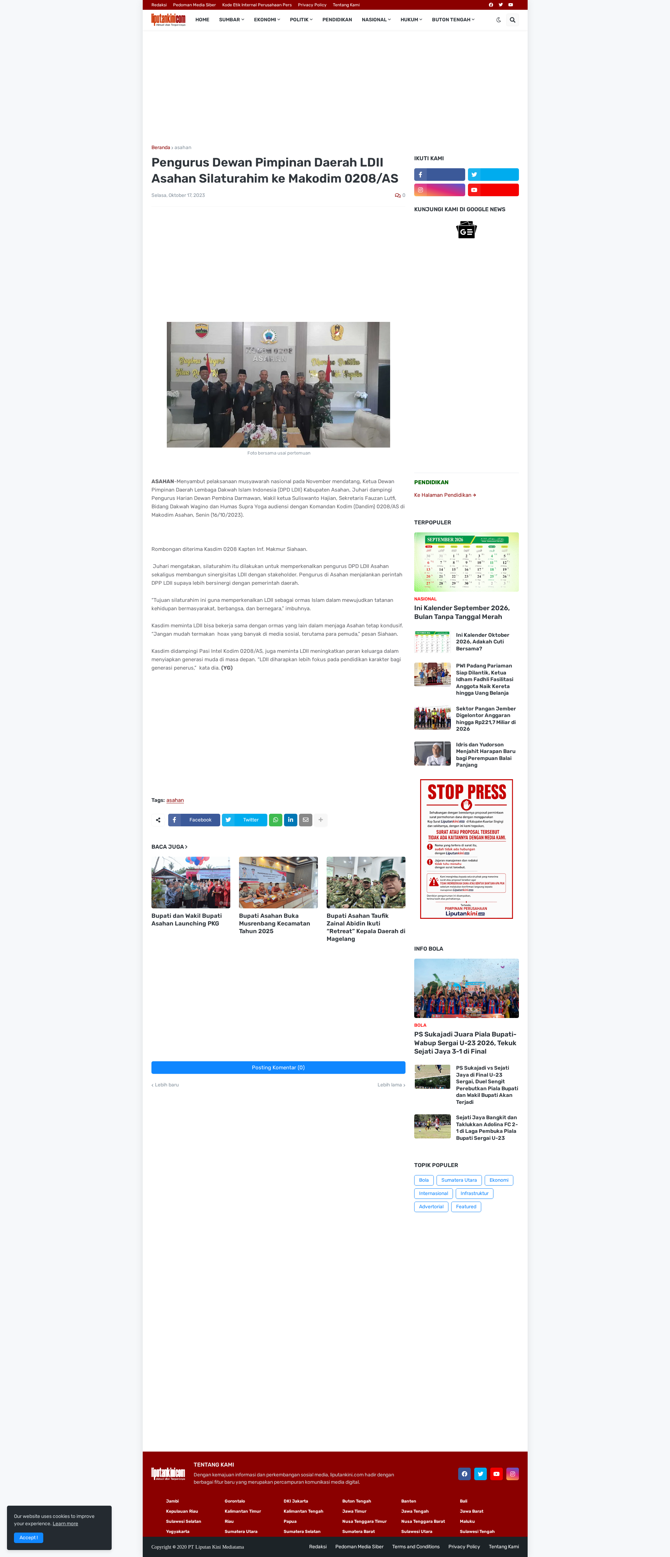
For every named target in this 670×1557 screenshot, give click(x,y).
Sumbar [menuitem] (229, 20)
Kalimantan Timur (243, 1511)
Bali (463, 1501)
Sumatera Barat (358, 1531)
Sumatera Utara (459, 1180)
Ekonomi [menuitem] (265, 20)
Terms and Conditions (416, 1547)
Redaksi (159, 4)
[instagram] (439, 190)
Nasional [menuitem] (374, 20)
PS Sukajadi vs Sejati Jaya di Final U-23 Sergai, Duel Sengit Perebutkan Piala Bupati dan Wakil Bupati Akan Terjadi (487, 1085)
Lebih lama (390, 1085)
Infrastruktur (475, 1193)
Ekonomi (499, 1180)
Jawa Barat (471, 1511)
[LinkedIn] (290, 820)
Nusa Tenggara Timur (364, 1521)
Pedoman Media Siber (194, 4)
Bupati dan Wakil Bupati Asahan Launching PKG (186, 919)
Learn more (65, 1524)
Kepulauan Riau (182, 1511)
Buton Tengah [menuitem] (451, 20)
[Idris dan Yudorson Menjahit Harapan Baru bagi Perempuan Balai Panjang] (432, 753)
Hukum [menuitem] (409, 20)
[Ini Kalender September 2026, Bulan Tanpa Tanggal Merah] (466, 562)
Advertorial (431, 1207)
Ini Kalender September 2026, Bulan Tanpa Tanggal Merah (462, 612)
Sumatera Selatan (302, 1531)
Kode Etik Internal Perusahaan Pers (257, 4)
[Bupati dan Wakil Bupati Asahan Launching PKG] (190, 882)
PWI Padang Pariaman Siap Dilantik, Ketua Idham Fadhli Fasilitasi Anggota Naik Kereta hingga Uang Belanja (484, 679)
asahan (182, 147)
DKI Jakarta (296, 1501)
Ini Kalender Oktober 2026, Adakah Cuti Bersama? (482, 642)
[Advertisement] (335, 87)
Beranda (160, 147)
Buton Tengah (356, 1501)
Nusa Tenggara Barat (423, 1521)
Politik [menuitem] (299, 20)
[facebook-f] (439, 174)
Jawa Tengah (415, 1511)
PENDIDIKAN (431, 482)
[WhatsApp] (275, 820)
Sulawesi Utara (416, 1531)
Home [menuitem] (202, 20)
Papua (290, 1521)
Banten (408, 1501)
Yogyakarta (177, 1531)
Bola (424, 1180)
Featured (466, 1207)
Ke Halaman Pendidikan (443, 495)
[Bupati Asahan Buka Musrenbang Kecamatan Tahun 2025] (278, 882)
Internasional (433, 1193)
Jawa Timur (354, 1511)
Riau (229, 1521)
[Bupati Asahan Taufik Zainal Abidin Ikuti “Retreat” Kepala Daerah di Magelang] (366, 882)
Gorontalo (235, 1501)
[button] (498, 20)
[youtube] (510, 5)
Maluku (467, 1521)
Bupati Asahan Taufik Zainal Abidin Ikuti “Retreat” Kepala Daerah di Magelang (366, 927)
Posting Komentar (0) (278, 1067)
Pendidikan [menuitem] (337, 20)
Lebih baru (167, 1085)
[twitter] (501, 5)
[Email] (305, 820)
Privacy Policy (312, 4)
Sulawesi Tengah (477, 1531)
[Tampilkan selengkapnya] (320, 820)
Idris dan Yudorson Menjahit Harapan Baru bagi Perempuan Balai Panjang (485, 754)
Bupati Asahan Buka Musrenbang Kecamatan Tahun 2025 (274, 923)
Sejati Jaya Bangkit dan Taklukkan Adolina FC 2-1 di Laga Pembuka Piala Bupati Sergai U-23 (487, 1127)
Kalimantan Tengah (303, 1511)
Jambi (172, 1501)
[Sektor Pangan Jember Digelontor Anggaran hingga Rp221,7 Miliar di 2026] (432, 718)
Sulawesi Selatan (183, 1521)
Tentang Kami (346, 4)
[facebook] (491, 5)
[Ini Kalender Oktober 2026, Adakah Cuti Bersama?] (432, 642)
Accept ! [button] (29, 1538)
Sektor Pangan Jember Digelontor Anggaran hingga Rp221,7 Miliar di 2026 (486, 719)
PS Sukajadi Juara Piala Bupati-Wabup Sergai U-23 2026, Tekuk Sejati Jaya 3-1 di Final (465, 1042)
